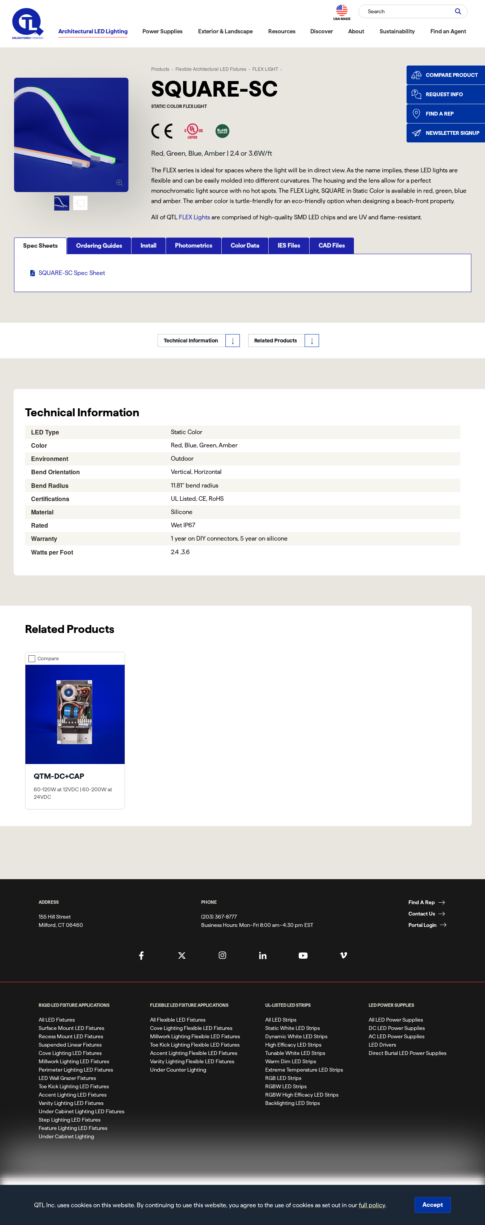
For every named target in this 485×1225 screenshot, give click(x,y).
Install (148, 245)
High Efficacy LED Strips (293, 1045)
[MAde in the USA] (342, 12)
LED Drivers (382, 1045)
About (356, 31)
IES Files (289, 245)
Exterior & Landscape (225, 31)
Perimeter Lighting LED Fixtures (76, 1070)
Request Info (444, 94)
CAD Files (332, 245)
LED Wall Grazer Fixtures (67, 1078)
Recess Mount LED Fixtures (71, 1036)
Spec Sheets (40, 245)
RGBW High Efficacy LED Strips (301, 1095)
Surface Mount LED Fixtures (71, 1028)
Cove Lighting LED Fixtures (70, 1053)
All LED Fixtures (57, 1020)
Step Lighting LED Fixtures (69, 1120)
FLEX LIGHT (265, 69)
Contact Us (421, 914)
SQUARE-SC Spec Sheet (72, 273)
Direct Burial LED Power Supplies (407, 1053)
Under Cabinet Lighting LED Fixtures (81, 1111)
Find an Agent (448, 31)
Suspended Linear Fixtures (70, 1045)
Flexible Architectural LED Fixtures (210, 69)
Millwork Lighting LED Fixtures (74, 1061)
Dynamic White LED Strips (296, 1036)
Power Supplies (162, 31)
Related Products (275, 341)
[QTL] (28, 23)
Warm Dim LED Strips (290, 1061)
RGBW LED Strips (286, 1086)
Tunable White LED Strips (295, 1053)
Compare (48, 658)
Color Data (245, 245)
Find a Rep (440, 114)
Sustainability (397, 31)
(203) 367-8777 (219, 917)
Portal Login (422, 925)
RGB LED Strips (283, 1078)
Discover (321, 31)
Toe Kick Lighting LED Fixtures (74, 1086)
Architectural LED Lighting (93, 31)
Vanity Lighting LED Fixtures (71, 1103)
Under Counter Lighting (178, 1070)
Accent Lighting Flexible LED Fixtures (193, 1053)
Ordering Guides (99, 245)
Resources (282, 31)
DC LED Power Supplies (397, 1028)
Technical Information (191, 341)
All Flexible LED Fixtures (177, 1020)
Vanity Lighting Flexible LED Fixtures (192, 1061)
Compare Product (452, 75)
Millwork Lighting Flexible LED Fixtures (195, 1036)
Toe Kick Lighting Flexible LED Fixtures (194, 1045)
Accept (432, 1205)
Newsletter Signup (452, 133)
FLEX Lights (194, 217)
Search (376, 11)
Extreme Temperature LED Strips (304, 1070)
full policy (372, 1205)
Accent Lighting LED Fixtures (72, 1095)
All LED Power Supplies (396, 1020)
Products (160, 69)
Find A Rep (421, 902)
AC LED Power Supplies (396, 1036)
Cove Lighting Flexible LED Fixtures (191, 1028)
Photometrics (193, 245)
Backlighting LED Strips (292, 1103)
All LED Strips (280, 1020)
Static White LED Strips (292, 1028)
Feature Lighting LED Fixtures (73, 1128)
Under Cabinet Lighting (66, 1136)
